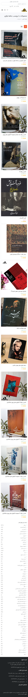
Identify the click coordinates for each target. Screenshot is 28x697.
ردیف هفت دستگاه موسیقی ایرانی (18, 254)
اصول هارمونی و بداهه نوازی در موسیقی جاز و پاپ (14, 61)
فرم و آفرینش (23, 218)
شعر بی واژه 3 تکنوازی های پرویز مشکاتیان (16, 439)
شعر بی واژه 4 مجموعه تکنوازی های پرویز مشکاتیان (14, 513)
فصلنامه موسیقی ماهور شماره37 (18, 291)
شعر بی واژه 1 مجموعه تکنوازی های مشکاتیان (15, 476)
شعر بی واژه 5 (22, 172)
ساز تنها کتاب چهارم (21, 98)
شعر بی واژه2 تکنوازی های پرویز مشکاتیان (16, 402)
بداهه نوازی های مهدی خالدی (19, 365)
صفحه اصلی (24, 19)
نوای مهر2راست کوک (21, 328)
